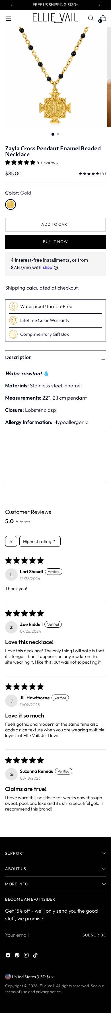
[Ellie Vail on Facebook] (8, 956)
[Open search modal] (90, 18)
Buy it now (55, 241)
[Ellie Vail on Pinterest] (17, 956)
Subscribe (94, 935)
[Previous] (11, 5)
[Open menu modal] (8, 18)
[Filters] (11, 541)
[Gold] (10, 204)
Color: (18, 192)
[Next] (99, 5)
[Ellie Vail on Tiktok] (35, 956)
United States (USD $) (31, 976)
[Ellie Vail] (55, 18)
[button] (20, 162)
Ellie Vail (47, 985)
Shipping (15, 287)
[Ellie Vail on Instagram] (26, 956)
